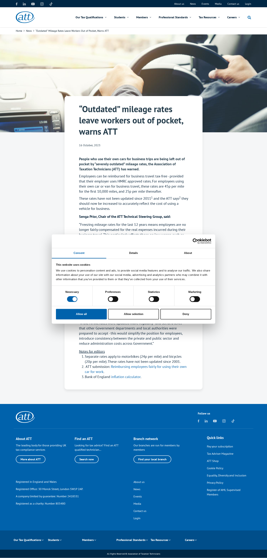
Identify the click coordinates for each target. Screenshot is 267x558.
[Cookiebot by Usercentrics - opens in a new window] (195, 241)
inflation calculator (126, 376)
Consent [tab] (79, 252)
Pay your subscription (220, 446)
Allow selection (133, 314)
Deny (186, 314)
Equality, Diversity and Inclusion (226, 475)
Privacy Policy (215, 482)
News (193, 3)
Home (19, 30)
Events (205, 3)
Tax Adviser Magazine (220, 453)
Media (218, 3)
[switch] (113, 299)
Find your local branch (152, 459)
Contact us (233, 3)
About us (179, 3)
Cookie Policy (215, 468)
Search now (86, 459)
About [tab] (188, 252)
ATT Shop (213, 461)
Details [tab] (133, 252)
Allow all (81, 314)
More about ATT (31, 459)
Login (248, 3)
